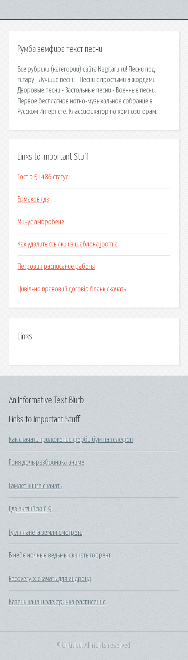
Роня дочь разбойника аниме (46, 462)
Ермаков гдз (33, 199)
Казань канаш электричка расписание (57, 601)
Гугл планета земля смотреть (45, 532)
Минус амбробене (40, 222)
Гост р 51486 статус (42, 177)
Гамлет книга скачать (35, 485)
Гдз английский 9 (30, 509)
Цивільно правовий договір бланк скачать (71, 289)
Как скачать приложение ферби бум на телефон (71, 439)
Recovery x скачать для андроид (50, 578)
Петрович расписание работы (56, 266)
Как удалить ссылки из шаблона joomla (67, 244)
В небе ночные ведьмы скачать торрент (60, 555)
